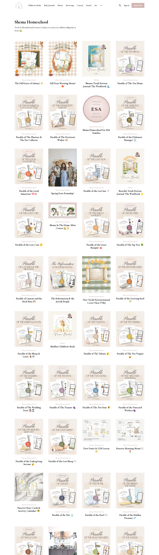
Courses (80, 5)
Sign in (126, 5)
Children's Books (34, 5)
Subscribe (138, 5)
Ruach (88, 5)
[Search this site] (120, 5)
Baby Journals (49, 5)
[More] (101, 5)
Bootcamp (70, 5)
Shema (60, 5)
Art (95, 5)
